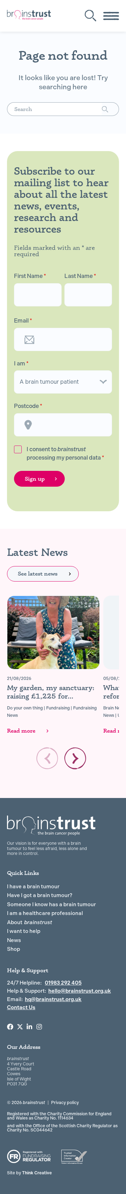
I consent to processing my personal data (65, 453)
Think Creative (29, 1172)
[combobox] (54, 109)
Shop (13, 949)
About (29, 922)
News (14, 940)
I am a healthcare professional (45, 913)
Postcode (28, 406)
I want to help (23, 931)
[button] (75, 758)
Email (23, 321)
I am (21, 363)
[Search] (110, 109)
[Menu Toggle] (111, 16)
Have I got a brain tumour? (39, 895)
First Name (30, 276)
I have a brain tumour (33, 886)
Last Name (80, 276)
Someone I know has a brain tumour (51, 904)
